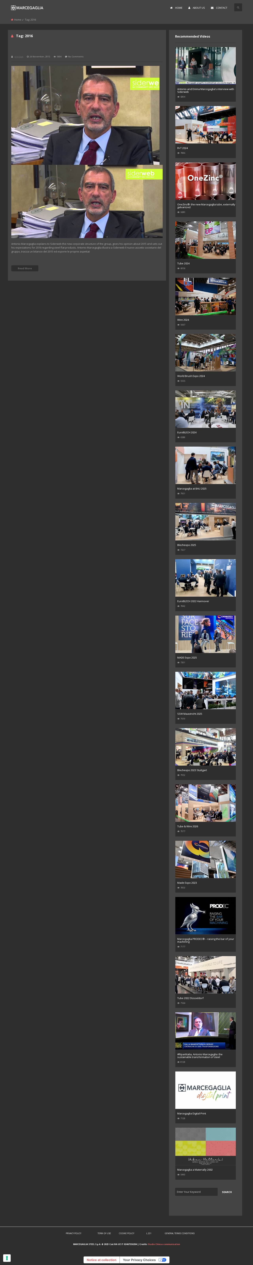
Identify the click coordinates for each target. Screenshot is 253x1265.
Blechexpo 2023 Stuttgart (192, 770)
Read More (25, 268)
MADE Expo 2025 (187, 657)
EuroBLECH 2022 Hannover (193, 601)
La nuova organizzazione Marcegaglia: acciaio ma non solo (80, 49)
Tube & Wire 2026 (187, 826)
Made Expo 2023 (187, 882)
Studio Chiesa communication (164, 1244)
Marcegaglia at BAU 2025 (192, 488)
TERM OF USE (104, 1233)
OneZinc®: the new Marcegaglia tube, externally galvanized (206, 206)
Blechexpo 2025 (186, 545)
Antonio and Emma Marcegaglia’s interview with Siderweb (205, 90)
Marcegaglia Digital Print (191, 1113)
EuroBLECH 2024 (186, 432)
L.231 (148, 1233)
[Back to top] (240, 1256)
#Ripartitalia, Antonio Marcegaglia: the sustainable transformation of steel (200, 1055)
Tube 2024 (183, 263)
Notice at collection (101, 1260)
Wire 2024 (183, 320)
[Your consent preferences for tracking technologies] (7, 1258)
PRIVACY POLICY (73, 1233)
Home (17, 19)
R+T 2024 (182, 148)
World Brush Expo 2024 (191, 376)
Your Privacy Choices (139, 1260)
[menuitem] (176, 8)
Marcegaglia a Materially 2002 (195, 1169)
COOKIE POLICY (126, 1233)
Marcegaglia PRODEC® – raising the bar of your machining (205, 940)
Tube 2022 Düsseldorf (190, 998)
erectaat (18, 56)
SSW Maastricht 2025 (189, 714)
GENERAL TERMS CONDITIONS (179, 1233)
